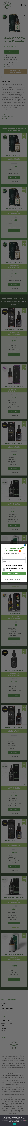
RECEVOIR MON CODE (14, 573)
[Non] (25, 1120)
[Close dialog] (25, 545)
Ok (14, 1123)
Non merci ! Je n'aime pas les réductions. (14, 579)
